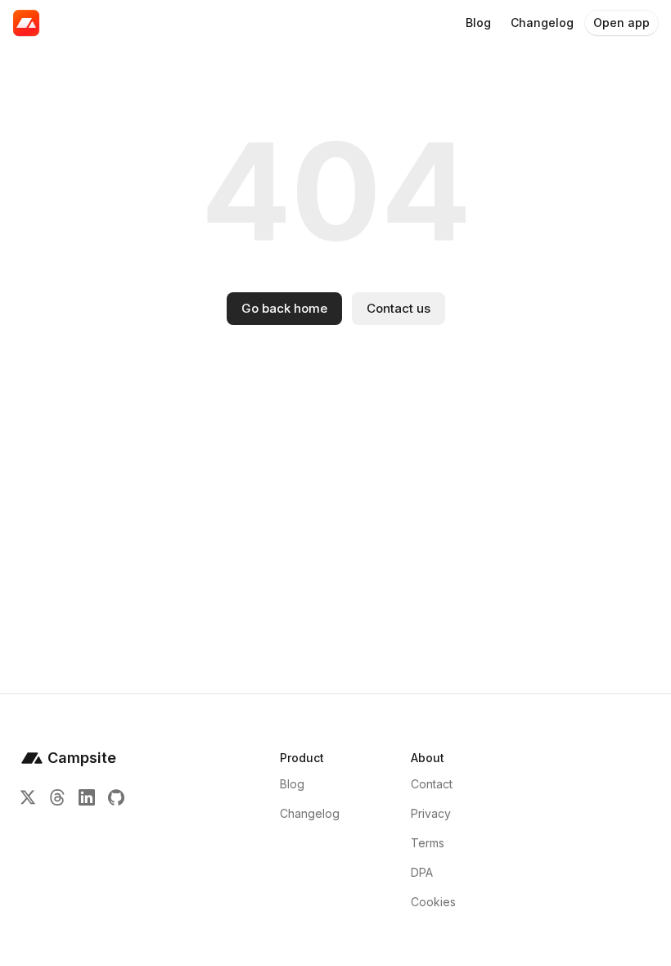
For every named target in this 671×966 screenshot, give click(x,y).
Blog (292, 784)
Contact (432, 784)
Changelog (310, 813)
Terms (427, 843)
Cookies (433, 902)
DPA (422, 872)
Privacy (431, 813)
